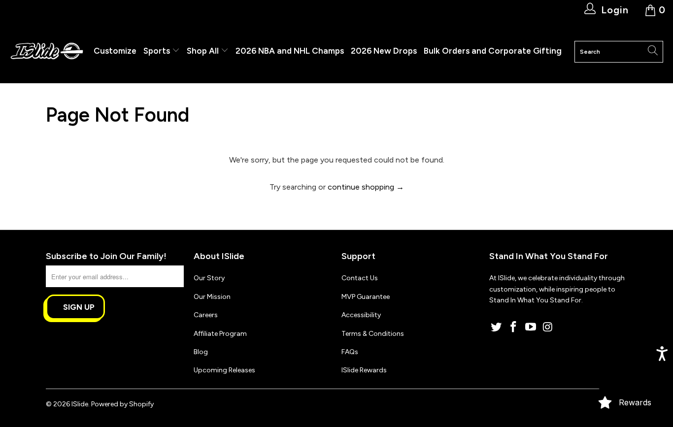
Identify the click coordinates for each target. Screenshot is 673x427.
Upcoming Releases (224, 370)
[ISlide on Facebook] (513, 327)
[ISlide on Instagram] (547, 327)
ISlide (79, 404)
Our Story (209, 278)
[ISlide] (47, 51)
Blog (201, 352)
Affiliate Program (220, 333)
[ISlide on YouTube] (530, 327)
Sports (157, 51)
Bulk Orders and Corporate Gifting (493, 51)
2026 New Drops (384, 51)
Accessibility (361, 315)
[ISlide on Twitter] (496, 327)
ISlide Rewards (364, 370)
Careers (206, 315)
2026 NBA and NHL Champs (290, 51)
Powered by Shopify (122, 404)
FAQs (349, 352)
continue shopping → (366, 187)
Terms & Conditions (372, 333)
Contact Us (359, 278)
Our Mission (212, 297)
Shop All (203, 51)
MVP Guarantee (365, 297)
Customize (115, 51)
